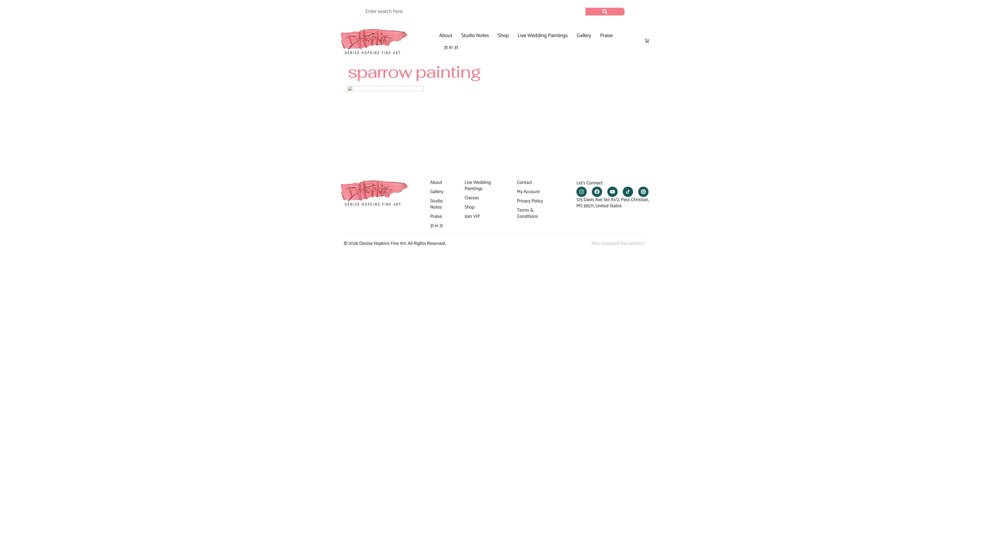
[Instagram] (581, 192)
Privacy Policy (530, 201)
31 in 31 (451, 47)
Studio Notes (475, 35)
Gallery (584, 35)
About (445, 35)
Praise (606, 35)
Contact (524, 183)
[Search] (605, 11)
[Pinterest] (643, 192)
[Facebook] (597, 192)
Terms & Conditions (527, 213)
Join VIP (472, 217)
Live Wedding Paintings (543, 35)
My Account (528, 192)
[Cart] (647, 41)
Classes (472, 198)
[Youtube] (612, 192)
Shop (503, 35)
